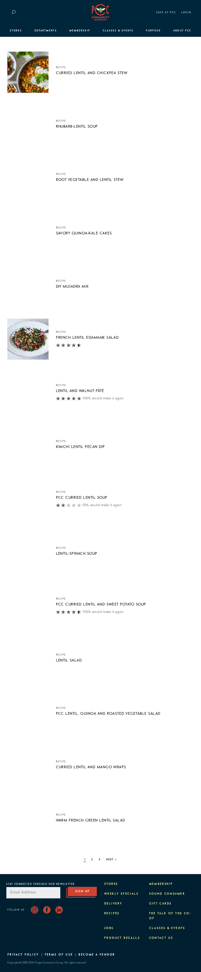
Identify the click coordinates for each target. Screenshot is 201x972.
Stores (16, 30)
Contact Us (161, 938)
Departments (46, 30)
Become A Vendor (96, 954)
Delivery (113, 903)
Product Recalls (122, 938)
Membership (79, 30)
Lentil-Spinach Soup (76, 553)
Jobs (109, 928)
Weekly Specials (121, 893)
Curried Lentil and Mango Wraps (91, 767)
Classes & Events (118, 30)
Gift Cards (160, 903)
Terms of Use (59, 954)
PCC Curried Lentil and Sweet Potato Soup (101, 604)
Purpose (153, 30)
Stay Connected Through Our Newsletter (40, 884)
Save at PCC (166, 12)
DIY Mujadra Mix (72, 286)
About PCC (182, 30)
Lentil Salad (69, 660)
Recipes (112, 913)
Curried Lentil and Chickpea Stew (91, 73)
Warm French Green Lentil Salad (90, 820)
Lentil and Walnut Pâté (80, 391)
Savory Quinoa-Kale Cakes (84, 233)
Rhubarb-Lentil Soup (77, 126)
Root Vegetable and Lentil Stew (90, 180)
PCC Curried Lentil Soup (81, 498)
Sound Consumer (167, 893)
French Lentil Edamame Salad (87, 337)
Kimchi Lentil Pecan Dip (80, 447)
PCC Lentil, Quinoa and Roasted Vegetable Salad (108, 714)
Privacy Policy (23, 954)
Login (186, 12)
